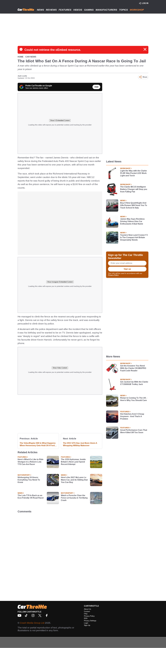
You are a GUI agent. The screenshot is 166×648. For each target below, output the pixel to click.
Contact (87, 611)
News (40, 10)
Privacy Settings (90, 620)
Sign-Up (87, 625)
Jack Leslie (22, 76)
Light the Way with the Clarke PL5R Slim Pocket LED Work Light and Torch (133, 173)
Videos (77, 10)
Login (86, 623)
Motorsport (24, 475)
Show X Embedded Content (60, 120)
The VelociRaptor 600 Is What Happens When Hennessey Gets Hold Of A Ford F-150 (38, 444)
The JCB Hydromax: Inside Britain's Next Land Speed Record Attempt (73, 461)
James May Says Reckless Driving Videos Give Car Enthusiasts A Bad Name (132, 221)
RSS (85, 618)
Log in (145, 3)
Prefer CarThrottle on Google (38, 86)
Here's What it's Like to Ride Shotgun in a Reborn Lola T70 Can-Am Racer (30, 461)
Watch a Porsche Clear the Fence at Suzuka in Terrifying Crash (74, 497)
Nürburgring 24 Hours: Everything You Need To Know (29, 479)
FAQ (85, 614)
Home (20, 57)
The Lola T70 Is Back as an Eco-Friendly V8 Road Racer (31, 496)
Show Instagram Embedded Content (60, 282)
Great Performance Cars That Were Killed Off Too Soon (133, 431)
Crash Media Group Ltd (32, 623)
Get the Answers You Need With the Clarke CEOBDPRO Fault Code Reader (133, 368)
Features (65, 10)
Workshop (137, 10)
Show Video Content (60, 368)
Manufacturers (106, 10)
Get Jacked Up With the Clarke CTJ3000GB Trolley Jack (134, 383)
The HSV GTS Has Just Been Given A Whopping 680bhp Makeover (80, 444)
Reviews (51, 10)
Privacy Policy (113, 275)
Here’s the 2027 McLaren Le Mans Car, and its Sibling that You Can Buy (74, 479)
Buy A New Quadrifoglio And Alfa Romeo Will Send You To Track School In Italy (133, 205)
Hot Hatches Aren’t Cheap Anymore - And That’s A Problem (132, 416)
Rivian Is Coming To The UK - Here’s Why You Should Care (133, 399)
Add (96, 87)
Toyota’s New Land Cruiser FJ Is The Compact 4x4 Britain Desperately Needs (134, 237)
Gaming (89, 10)
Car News (30, 57)
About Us (87, 609)
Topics (123, 10)
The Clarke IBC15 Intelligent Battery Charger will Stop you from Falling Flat (133, 189)
